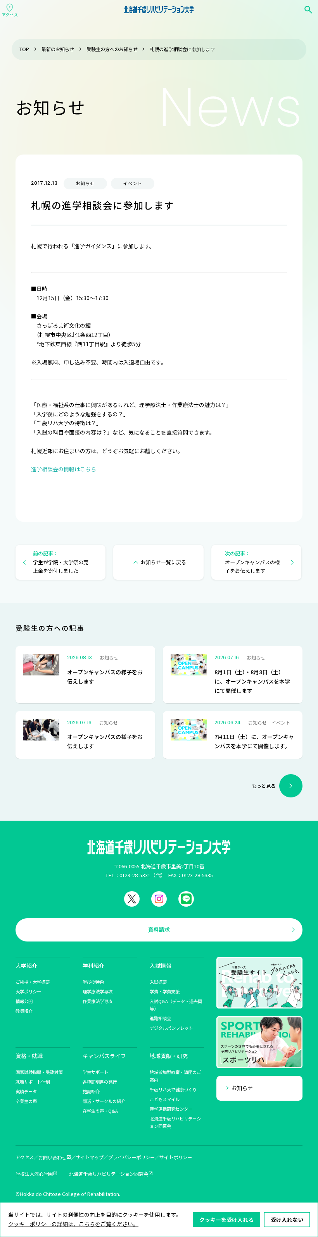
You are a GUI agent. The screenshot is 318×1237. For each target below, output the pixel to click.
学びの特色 (93, 982)
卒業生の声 (26, 1101)
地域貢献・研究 (169, 1056)
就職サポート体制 (33, 1082)
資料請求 (159, 929)
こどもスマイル (165, 1099)
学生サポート (95, 1072)
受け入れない (287, 1219)
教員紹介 (24, 1011)
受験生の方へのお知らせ (112, 49)
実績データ (26, 1091)
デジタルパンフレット (171, 1028)
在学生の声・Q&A (100, 1111)
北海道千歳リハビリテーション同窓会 (108, 1173)
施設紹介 (91, 1091)
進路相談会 (160, 1018)
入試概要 (158, 982)
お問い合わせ (52, 1157)
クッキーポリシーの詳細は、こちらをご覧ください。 (73, 1224)
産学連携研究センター (171, 1109)
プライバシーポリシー (131, 1157)
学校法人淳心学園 (34, 1173)
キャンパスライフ (104, 1056)
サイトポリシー (175, 1157)
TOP (24, 49)
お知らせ (242, 1088)
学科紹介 (93, 965)
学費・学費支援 (165, 991)
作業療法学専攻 (97, 1001)
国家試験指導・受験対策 (39, 1072)
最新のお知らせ (57, 49)
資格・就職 (29, 1056)
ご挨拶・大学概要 (33, 982)
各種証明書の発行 (100, 1082)
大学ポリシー (28, 991)
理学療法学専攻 (97, 991)
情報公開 (24, 1001)
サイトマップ (90, 1157)
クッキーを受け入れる (226, 1219)
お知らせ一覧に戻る (163, 562)
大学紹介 (26, 965)
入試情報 (160, 965)
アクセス (25, 1157)
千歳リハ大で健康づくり (173, 1089)
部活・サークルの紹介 (104, 1101)
